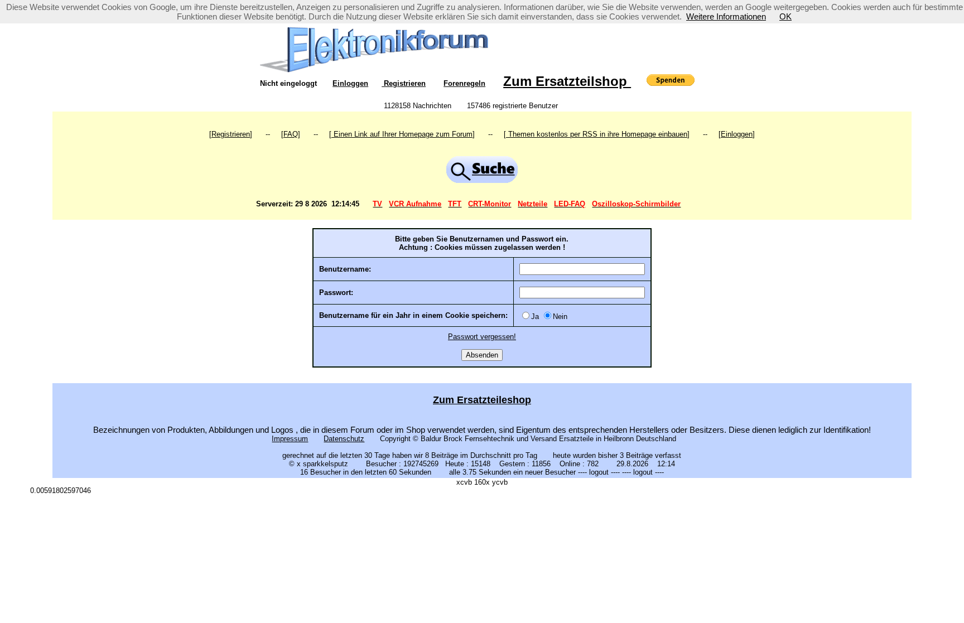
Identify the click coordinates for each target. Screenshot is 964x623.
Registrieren (404, 83)
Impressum (290, 438)
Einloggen (350, 83)
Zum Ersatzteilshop (567, 81)
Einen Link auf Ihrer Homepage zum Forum (402, 134)
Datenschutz (344, 438)
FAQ (290, 134)
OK (785, 16)
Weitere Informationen (726, 16)
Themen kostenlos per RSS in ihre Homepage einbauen (596, 134)
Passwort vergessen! (482, 336)
